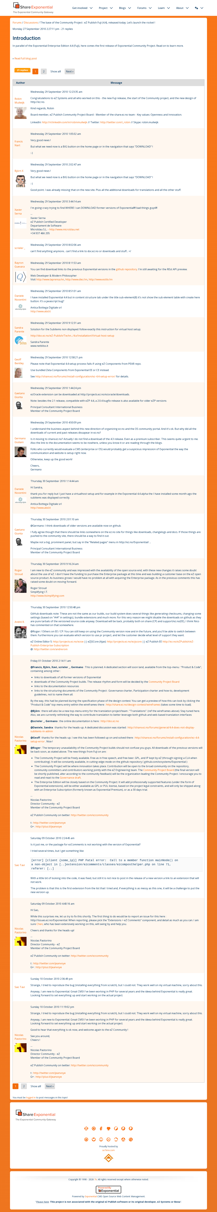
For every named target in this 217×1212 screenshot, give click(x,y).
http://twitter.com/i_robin (115, 122)
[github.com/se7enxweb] (86, 1139)
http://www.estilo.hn (100, 279)
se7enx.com (108, 1150)
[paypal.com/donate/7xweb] (131, 1128)
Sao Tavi (20, 865)
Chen (40, 924)
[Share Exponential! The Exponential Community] (33, 8)
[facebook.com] (101, 1128)
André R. (19, 622)
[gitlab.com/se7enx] (94, 1139)
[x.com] (86, 1128)
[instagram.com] (94, 1128)
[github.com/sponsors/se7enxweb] (108, 1128)
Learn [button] (161, 8)
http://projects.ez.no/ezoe (68, 641)
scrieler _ (20, 248)
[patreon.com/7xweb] (116, 1128)
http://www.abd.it (41, 311)
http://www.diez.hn (76, 279)
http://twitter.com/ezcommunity (89, 815)
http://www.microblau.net (64, 229)
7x (95, 1179)
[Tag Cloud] (116, 1139)
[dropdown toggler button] (91, 8)
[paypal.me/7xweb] (123, 1128)
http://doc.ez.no (110, 721)
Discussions (31, 22)
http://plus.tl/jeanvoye (49, 826)
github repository (126, 269)
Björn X (19, 171)
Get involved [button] (79, 8)
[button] (196, 8)
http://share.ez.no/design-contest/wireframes (133, 704)
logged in (31, 1097)
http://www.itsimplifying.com (47, 595)
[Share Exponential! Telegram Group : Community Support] (108, 1139)
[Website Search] (131, 1139)
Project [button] (103, 8)
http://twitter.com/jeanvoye (49, 822)
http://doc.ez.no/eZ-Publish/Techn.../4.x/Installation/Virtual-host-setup (72, 335)
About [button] (179, 8)
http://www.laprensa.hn (50, 279)
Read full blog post (25, 58)
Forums (17, 22)
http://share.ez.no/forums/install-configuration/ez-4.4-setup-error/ (75, 376)
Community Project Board (164, 681)
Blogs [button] (122, 8)
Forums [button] (141, 8)
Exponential (91, 1196)
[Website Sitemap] (123, 1139)
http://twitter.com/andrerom (51, 649)
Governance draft (70, 777)
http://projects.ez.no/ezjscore (124, 641)
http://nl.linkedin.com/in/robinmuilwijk (64, 122)
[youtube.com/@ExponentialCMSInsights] (101, 1139)
